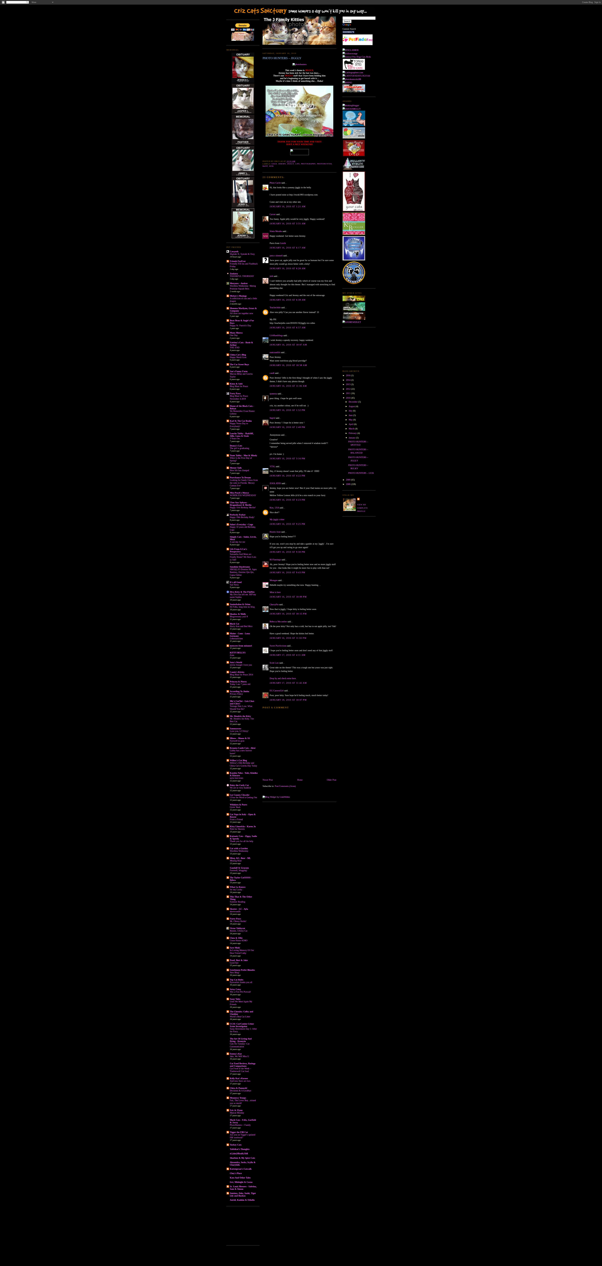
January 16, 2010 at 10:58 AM (288, 365)
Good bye (234, 963)
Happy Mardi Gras (238, 357)
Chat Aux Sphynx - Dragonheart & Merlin (240, 503)
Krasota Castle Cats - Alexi (242, 748)
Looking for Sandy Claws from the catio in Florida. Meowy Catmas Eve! (244, 483)
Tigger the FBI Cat (239, 1132)
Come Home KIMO (238, 940)
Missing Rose (236, 861)
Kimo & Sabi (236, 383)
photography (308, 164)
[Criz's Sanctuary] (354, 310)
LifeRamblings (276, 335)
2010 (348, 398)
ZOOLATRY (275, 483)
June (351, 415)
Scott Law (274, 663)
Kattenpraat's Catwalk (241, 1169)
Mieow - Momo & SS (240, 738)
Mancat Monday (237, 1113)
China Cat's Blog (238, 354)
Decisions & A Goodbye (240, 1091)
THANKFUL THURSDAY (242, 276)
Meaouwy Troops (238, 1098)
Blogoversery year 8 (239, 616)
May (351, 419)
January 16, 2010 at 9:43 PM (287, 572)
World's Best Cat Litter (240, 1016)
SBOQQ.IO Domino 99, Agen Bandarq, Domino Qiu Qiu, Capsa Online (243, 572)
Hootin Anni (275, 532)
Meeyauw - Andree (239, 283)
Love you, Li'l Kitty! (239, 731)
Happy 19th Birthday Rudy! (242, 517)
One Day (234, 335)
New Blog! (235, 972)
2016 (348, 375)
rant (265, 166)
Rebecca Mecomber (278, 621)
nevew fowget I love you (241, 665)
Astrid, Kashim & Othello (242, 1200)
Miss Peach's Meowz (239, 492)
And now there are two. (240, 1081)
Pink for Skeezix (237, 829)
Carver (273, 214)
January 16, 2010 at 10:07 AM (288, 344)
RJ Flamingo (275, 559)
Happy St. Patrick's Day (240, 325)
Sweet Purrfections (278, 645)
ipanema (273, 393)
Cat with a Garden (239, 848)
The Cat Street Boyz (239, 364)
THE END (234, 347)
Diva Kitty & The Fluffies (242, 592)
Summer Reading (237, 902)
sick (271, 166)
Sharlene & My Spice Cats (242, 1158)
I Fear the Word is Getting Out (243, 797)
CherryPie (274, 604)
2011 (348, 393)
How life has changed (239, 470)
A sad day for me (237, 542)
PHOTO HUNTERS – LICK (361, 473)
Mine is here (275, 592)
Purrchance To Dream (240, 477)
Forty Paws (235, 393)
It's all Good (236, 582)
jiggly (290, 164)
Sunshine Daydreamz (240, 567)
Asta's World (236, 662)
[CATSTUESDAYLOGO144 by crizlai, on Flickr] (356, 76)
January (352, 437)
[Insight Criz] (354, 300)
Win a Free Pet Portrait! (240, 992)
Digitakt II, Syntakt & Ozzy (242, 254)
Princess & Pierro (238, 681)
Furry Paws (235, 918)
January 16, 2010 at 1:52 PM (287, 410)
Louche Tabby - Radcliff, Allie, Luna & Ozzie (242, 434)
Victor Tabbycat (237, 928)
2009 (348, 479)
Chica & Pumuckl (238, 1088)
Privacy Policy (236, 694)
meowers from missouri (241, 645)
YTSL (272, 466)
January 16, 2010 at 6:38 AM (288, 300)
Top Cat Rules (236, 979)
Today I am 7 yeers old (240, 684)
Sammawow (235, 728)
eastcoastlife (275, 352)
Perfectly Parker (238, 514)
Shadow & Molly (238, 614)
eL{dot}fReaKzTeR (239, 1153)
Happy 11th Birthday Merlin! (243, 507)
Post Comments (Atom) (285, 786)
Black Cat (234, 623)
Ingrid (272, 418)
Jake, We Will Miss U (239, 1056)
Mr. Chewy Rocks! (238, 921)
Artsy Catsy (235, 989)
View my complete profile (362, 508)
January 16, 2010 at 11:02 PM (288, 638)
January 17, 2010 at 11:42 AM (288, 683)
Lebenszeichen (236, 638)
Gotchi (283, 243)
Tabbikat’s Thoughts (239, 1149)
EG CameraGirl (277, 690)
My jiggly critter (277, 519)
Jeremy (282, 164)
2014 (348, 380)
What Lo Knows (237, 887)
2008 (348, 484)
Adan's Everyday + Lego (241, 524)
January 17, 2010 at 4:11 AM (287, 655)
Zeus (232, 655)
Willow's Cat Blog (238, 760)
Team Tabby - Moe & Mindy (243, 455)
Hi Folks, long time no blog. (242, 607)
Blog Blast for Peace (239, 386)
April (351, 424)
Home (300, 780)
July (351, 410)
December (353, 402)
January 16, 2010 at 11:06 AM (288, 386)
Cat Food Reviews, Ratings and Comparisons (242, 1064)
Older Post (331, 780)
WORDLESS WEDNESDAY (243, 495)
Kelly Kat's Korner (239, 1078)
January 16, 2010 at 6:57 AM (288, 327)
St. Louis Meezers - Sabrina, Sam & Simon (243, 1187)
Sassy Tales (235, 999)
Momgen (273, 580)
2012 (348, 389)
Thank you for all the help (241, 841)
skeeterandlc (235, 911)
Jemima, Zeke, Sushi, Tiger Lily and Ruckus (243, 1194)
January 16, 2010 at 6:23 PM (287, 500)
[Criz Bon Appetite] (354, 319)
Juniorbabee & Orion (240, 604)
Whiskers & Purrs (238, 804)
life (297, 164)
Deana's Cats (236, 445)
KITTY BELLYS (238, 652)
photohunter (324, 164)
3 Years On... (235, 438)
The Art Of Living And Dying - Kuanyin (241, 1039)
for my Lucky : (236, 889)
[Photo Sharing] (299, 64)
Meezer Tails (236, 468)
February (353, 433)
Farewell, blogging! (238, 870)
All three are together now (241, 313)
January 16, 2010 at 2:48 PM (287, 427)
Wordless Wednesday (239, 851)
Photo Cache (275, 183)
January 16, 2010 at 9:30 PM (287, 552)
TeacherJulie (275, 307)
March (352, 428)
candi (272, 373)
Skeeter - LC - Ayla (239, 909)
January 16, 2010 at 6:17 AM (288, 247)
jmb (271, 276)
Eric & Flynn (236, 1110)
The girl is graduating (239, 448)
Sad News (234, 585)
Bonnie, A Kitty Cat (238, 931)
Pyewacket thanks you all (241, 982)
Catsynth (234, 251)
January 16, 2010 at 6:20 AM (288, 268)
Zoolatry (234, 273)
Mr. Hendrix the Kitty (240, 716)
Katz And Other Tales (240, 1177)
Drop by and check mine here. (283, 678)
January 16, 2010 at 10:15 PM (288, 613)
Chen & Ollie (236, 938)
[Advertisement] (242, 1225)
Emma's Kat (236, 1053)
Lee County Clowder (239, 795)
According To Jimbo (239, 691)
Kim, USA (274, 507)
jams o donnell (276, 255)
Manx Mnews (236, 332)
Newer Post (268, 780)
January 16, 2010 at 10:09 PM (288, 597)
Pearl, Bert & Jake (239, 960)
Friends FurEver (238, 261)
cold (274, 164)
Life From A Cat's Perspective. (238, 550)
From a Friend (236, 819)
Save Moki (235, 947)
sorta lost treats (236, 778)
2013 (348, 384)
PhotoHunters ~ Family (240, 1125)
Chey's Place (236, 1173)
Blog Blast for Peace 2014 (241, 674)
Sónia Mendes (276, 231)
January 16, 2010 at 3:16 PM (287, 458)
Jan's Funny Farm (239, 371)
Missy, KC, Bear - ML (240, 858)
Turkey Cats (235, 1144)
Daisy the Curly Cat (239, 785)
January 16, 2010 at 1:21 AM (288, 206)
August (352, 406)
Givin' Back (235, 807)
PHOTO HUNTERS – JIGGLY (282, 58)
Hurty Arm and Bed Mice (241, 626)
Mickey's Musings (238, 296)
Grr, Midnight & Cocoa (241, 1182)
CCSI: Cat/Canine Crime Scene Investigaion (242, 1025)
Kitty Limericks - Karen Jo (243, 826)
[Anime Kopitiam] (352, 322)
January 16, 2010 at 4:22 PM (287, 475)
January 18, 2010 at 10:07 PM (288, 700)
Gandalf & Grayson (239, 868)
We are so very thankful (240, 788)
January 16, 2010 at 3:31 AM (288, 223)
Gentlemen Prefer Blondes (242, 970)
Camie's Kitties (237, 672)
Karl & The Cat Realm (241, 421)
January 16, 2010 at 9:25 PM (287, 524)
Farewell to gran (237, 741)
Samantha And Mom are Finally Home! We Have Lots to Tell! (243, 557)
